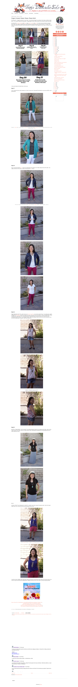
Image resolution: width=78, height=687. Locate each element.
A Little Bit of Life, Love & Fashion (37, 605)
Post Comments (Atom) (18, 674)
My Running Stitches (31, 606)
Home (12, 13)
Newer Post (13, 673)
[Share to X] (27, 612)
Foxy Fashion (31, 13)
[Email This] (25, 612)
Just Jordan (18, 602)
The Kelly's (38, 603)
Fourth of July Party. (31, 314)
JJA (31, 168)
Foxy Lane (26, 13)
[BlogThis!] (26, 612)
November (56, 48)
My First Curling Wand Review (58, 63)
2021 (54, 37)
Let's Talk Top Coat (57, 57)
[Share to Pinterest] (29, 612)
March (55, 86)
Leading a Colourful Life (38, 606)
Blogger (41, 684)
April (55, 85)
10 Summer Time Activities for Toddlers (59, 67)
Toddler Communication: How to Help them (60, 62)
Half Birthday (18, 315)
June (55, 82)
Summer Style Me (19, 23)
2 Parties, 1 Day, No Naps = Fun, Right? (60, 58)
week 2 (32, 23)
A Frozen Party (56, 69)
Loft (29, 542)
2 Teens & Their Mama (32, 603)
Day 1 (21, 167)
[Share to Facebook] (28, 612)
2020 (54, 38)
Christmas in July (56, 61)
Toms (33, 542)
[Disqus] (31, 631)
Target (16, 127)
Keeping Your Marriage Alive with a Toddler (60, 74)
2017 (54, 42)
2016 (54, 43)
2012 (54, 91)
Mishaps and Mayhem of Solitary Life (36, 602)
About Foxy (16, 13)
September (56, 50)
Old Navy (35, 204)
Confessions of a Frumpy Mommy (35, 604)
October (55, 49)
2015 (54, 44)
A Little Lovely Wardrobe (26, 604)
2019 (54, 39)
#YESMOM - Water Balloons (58, 56)
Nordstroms (25, 127)
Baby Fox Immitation (57, 68)
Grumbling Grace (25, 603)
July (55, 53)
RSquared (28, 602)
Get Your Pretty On (24, 609)
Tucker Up (33, 609)
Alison (25, 23)
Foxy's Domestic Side (24, 606)
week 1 (30, 23)
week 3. (36, 23)
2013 (54, 90)
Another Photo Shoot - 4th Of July (59, 77)
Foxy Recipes (36, 13)
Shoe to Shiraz (13, 602)
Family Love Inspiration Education (26, 605)
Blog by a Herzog (23, 602)
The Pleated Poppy (28, 609)
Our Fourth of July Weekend (58, 78)
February (55, 87)
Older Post (50, 673)
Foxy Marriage (21, 13)
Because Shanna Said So (19, 609)
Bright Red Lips (56, 81)
